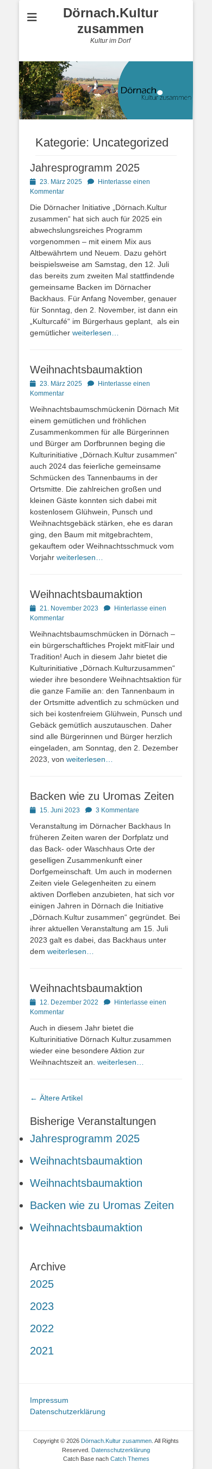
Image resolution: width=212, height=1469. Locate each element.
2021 (42, 1351)
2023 (42, 1306)
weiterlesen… (95, 332)
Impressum (49, 1400)
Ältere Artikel (56, 1097)
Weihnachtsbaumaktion (86, 370)
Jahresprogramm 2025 (85, 168)
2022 (42, 1328)
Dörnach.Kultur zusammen (110, 20)
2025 (42, 1284)
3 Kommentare (117, 810)
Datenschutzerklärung (67, 1411)
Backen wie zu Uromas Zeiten (102, 796)
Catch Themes (129, 1458)
